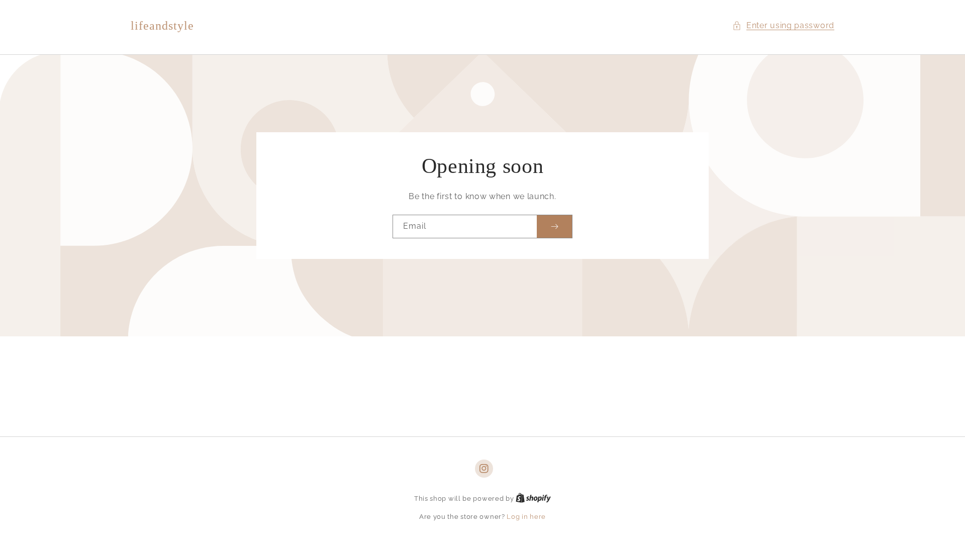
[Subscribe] (554, 226)
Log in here (526, 516)
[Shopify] (533, 498)
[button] (783, 26)
